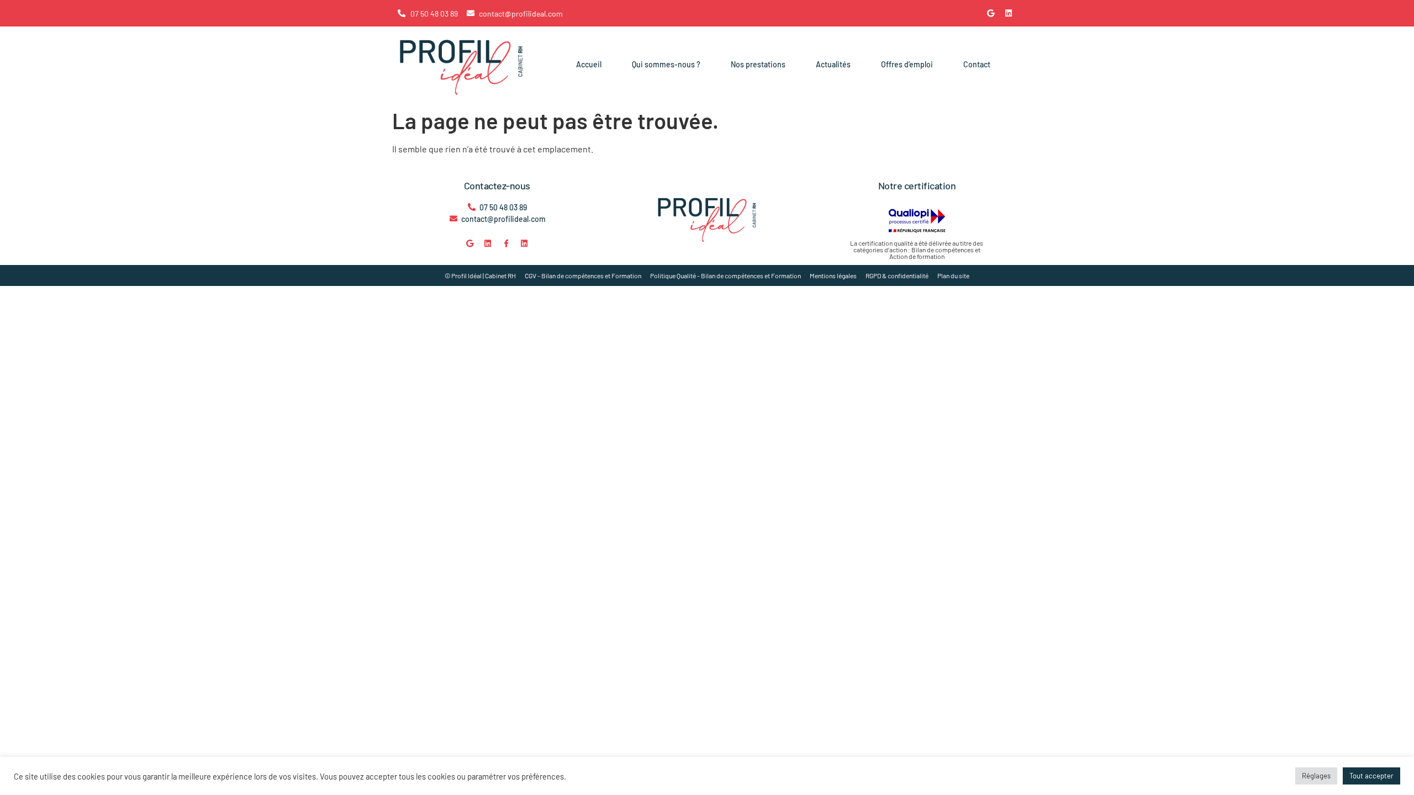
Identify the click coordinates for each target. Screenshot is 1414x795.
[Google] (990, 13)
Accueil (589, 64)
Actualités (833, 64)
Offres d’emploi (907, 64)
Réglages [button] (1316, 775)
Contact (976, 64)
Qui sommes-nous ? (666, 64)
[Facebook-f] (506, 243)
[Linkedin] (1008, 13)
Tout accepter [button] (1371, 775)
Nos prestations (758, 64)
